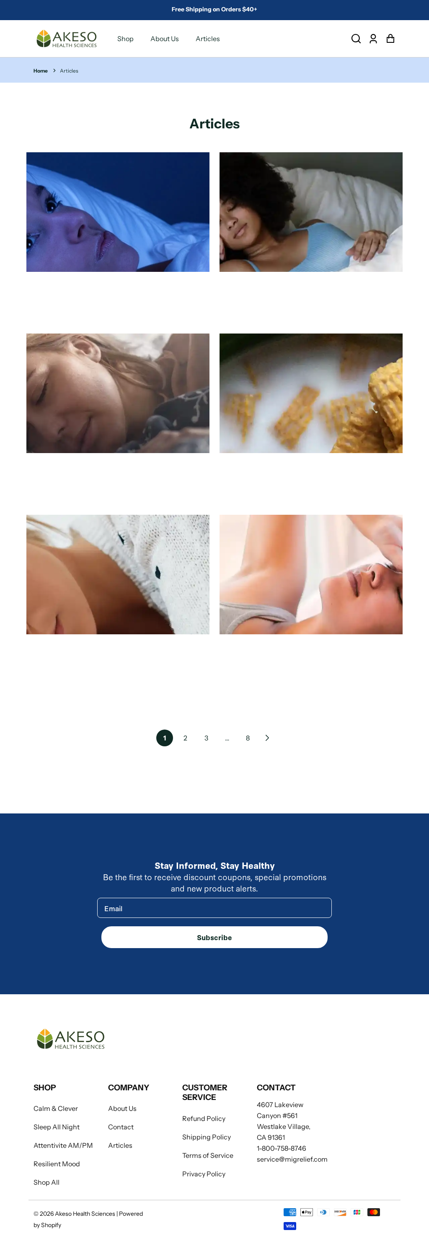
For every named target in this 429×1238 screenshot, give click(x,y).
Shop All (46, 1182)
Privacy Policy (203, 1174)
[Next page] (266, 738)
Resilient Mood (57, 1164)
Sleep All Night (57, 1127)
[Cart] (390, 39)
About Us (164, 38)
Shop (125, 38)
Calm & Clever (56, 1108)
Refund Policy (203, 1118)
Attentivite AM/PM (63, 1145)
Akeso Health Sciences (85, 1213)
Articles (208, 38)
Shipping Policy (206, 1137)
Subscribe (214, 937)
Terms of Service (207, 1155)
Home (41, 71)
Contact (121, 1127)
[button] (356, 39)
